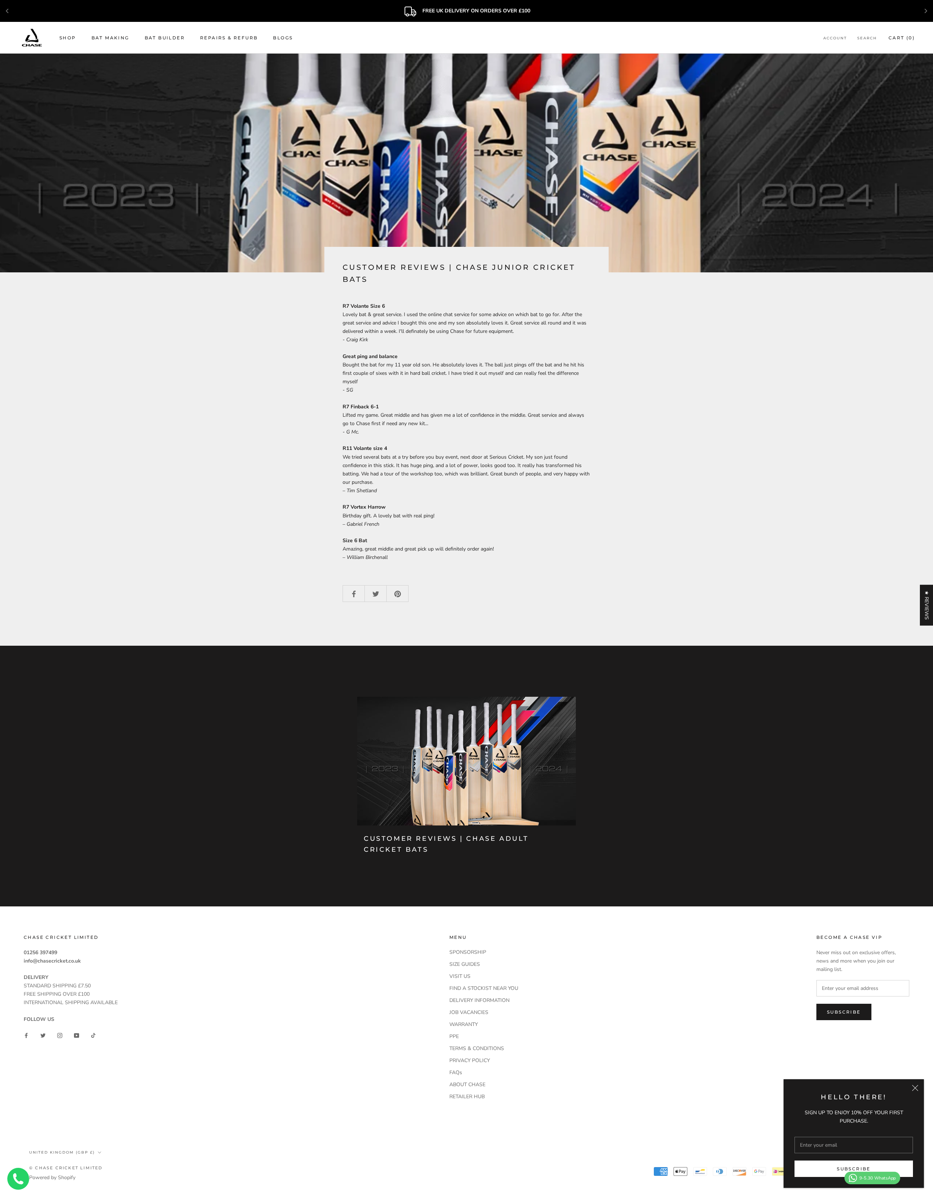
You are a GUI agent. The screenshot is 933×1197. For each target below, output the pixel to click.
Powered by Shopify (52, 1177)
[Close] (915, 1088)
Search (867, 38)
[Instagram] (59, 1035)
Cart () (902, 37)
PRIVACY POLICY (469, 1060)
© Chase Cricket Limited (66, 1167)
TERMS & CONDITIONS (476, 1048)
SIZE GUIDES (464, 964)
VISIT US (460, 976)
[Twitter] (43, 1035)
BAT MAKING (110, 37)
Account (835, 38)
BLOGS (283, 37)
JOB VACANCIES (468, 1012)
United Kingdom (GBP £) (62, 1152)
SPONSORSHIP (467, 952)
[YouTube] (76, 1035)
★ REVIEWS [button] (926, 604)
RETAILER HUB (467, 1096)
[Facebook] (26, 1035)
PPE (454, 1036)
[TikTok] (93, 1035)
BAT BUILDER (165, 37)
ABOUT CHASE (467, 1084)
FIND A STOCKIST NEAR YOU (483, 988)
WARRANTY (463, 1024)
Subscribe (854, 1168)
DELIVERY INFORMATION (479, 1000)
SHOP (67, 37)
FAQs (455, 1072)
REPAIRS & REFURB (229, 37)
